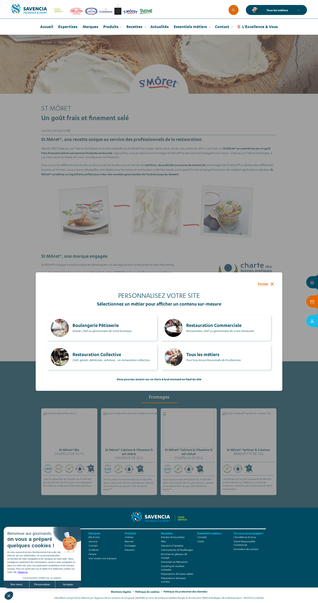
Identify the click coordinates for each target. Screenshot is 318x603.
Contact (222, 26)
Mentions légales (121, 591)
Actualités (159, 26)
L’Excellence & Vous (260, 26)
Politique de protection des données (185, 591)
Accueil (46, 26)
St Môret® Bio (69, 450)
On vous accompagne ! (249, 533)
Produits (111, 26)
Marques (90, 26)
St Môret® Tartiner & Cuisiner (248, 450)
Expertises (67, 26)
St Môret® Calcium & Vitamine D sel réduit (129, 452)
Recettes (134, 26)
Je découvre (69, 448)
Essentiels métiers (190, 26)
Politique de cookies (147, 591)
